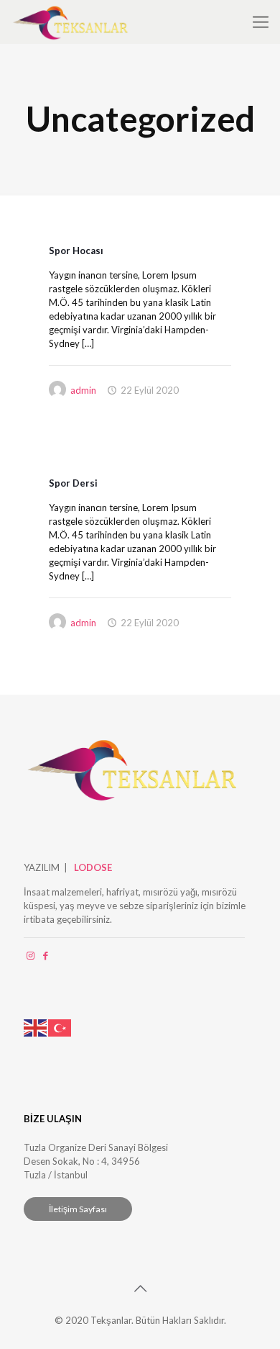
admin (83, 390)
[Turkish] (60, 1026)
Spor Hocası (76, 250)
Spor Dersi (73, 483)
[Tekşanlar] (70, 22)
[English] (36, 1026)
